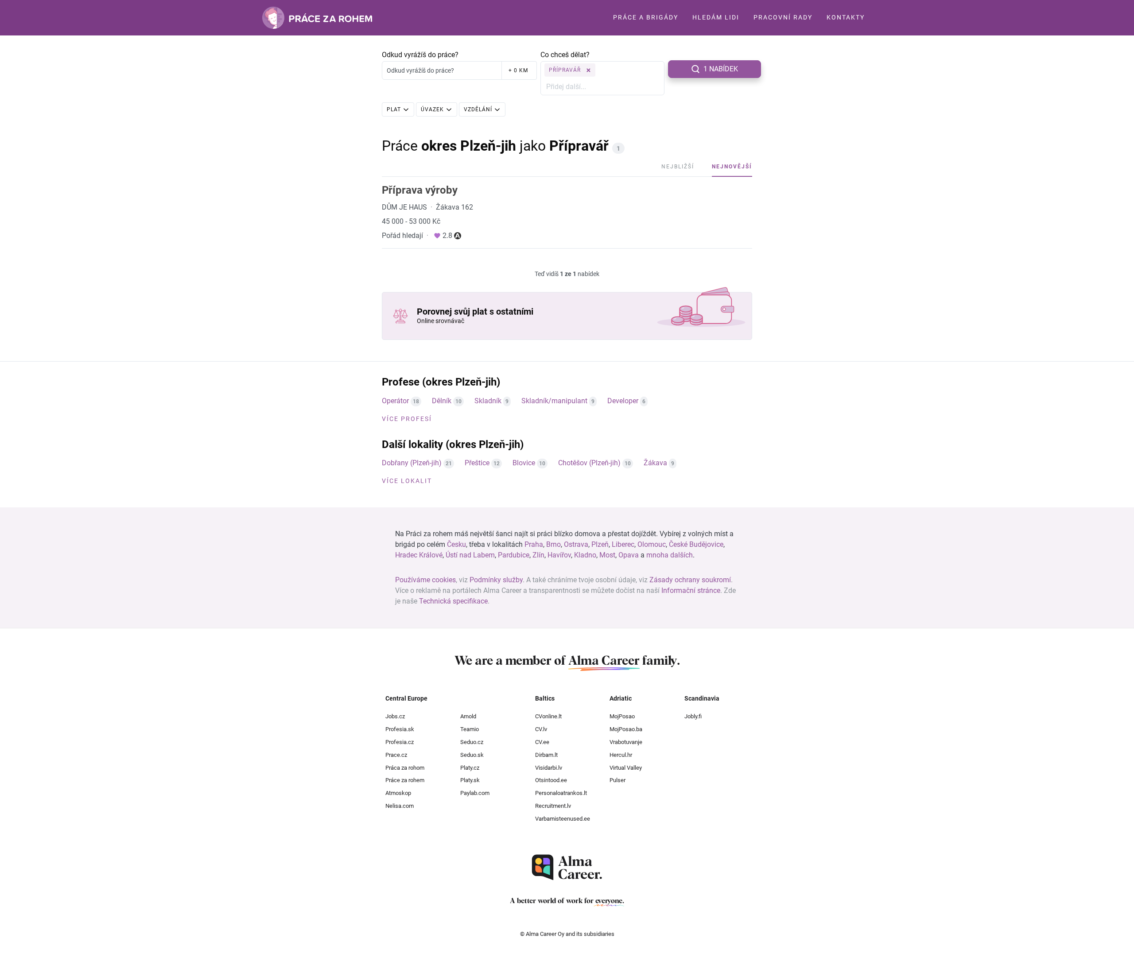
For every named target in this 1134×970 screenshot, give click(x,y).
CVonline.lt (548, 716)
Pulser (617, 780)
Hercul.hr (621, 755)
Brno (553, 544)
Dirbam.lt (546, 755)
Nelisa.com (399, 805)
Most (607, 555)
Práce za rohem (404, 780)
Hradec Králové (419, 555)
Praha (533, 544)
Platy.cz (469, 767)
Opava (628, 555)
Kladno (585, 555)
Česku (456, 544)
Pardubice (513, 555)
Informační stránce (690, 590)
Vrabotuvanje (626, 742)
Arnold (468, 716)
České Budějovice (696, 544)
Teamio (469, 729)
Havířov (559, 555)
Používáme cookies (425, 580)
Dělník (441, 401)
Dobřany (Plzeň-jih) (412, 463)
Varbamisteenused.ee (562, 818)
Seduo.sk (472, 755)
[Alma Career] (567, 867)
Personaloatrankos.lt (561, 793)
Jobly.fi (693, 716)
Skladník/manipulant (554, 401)
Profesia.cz (399, 742)
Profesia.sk (399, 729)
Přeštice (477, 463)
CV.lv (541, 729)
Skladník (487, 401)
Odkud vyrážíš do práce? (420, 55)
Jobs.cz (395, 716)
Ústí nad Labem (470, 555)
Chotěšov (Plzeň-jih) (589, 463)
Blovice (524, 463)
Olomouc (651, 544)
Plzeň (600, 544)
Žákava (655, 463)
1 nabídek (720, 69)
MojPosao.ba (626, 729)
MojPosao (622, 716)
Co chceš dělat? (565, 55)
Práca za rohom (404, 767)
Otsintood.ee (551, 780)
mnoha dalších (669, 555)
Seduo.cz (471, 742)
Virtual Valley (626, 767)
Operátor (395, 401)
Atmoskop (398, 793)
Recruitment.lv (553, 805)
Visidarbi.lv (548, 767)
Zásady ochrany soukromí (690, 580)
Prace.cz (396, 755)
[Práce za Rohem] (317, 18)
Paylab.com (474, 793)
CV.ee (542, 742)
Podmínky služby (496, 580)
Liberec (623, 544)
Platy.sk (470, 780)
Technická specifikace (453, 601)
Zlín (538, 555)
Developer (622, 401)
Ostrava (576, 544)
